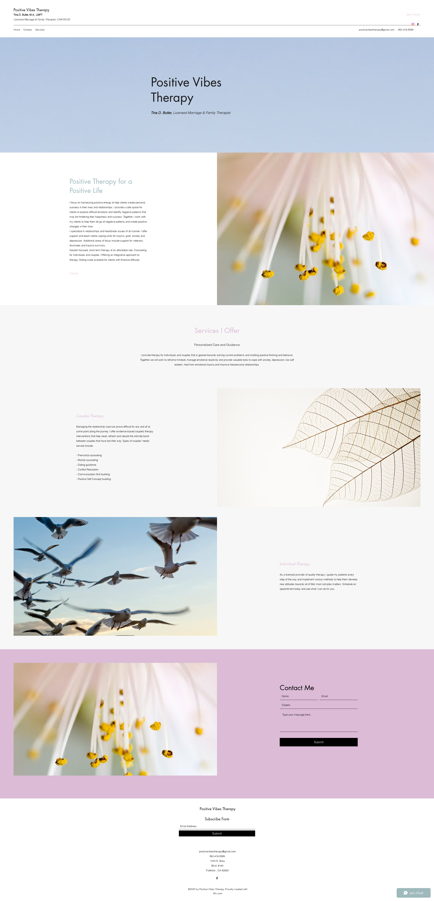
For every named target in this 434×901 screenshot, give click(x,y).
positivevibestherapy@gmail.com (376, 29)
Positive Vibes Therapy (31, 9)
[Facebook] (418, 24)
